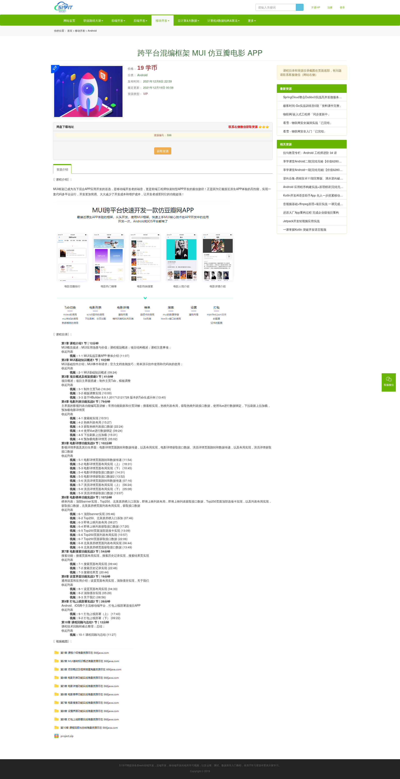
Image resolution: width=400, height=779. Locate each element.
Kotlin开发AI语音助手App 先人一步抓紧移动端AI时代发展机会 (323, 195)
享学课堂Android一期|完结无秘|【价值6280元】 (314, 170)
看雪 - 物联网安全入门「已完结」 (305, 131)
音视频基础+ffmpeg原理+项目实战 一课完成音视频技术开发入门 (324, 204)
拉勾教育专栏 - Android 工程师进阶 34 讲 (310, 153)
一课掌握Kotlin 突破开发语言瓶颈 (304, 229)
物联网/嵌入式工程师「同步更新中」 (307, 114)
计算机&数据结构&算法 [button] (223, 20)
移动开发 (80, 30)
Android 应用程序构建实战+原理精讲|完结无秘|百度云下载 (321, 187)
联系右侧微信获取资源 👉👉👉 (248, 126)
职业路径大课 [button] (92, 20)
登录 (342, 7)
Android (92, 30)
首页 (69, 30)
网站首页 (69, 20)
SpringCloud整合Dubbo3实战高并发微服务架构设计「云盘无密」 (325, 97)
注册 (329, 7)
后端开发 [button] (139, 20)
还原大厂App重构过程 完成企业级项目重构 (311, 212)
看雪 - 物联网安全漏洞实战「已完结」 (307, 123)
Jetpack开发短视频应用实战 (301, 221)
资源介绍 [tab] (62, 169)
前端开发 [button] (117, 20)
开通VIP (315, 7)
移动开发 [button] (161, 20)
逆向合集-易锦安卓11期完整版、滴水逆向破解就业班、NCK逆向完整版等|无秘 (334, 178)
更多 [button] (251, 20)
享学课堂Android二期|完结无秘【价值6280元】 (314, 161)
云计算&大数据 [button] (187, 20)
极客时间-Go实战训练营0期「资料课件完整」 (312, 105)
